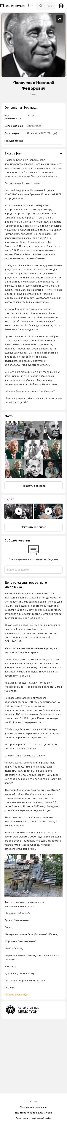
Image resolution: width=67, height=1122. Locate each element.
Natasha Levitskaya (16, 994)
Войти (61, 6)
